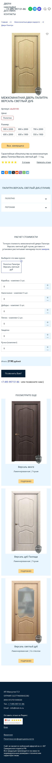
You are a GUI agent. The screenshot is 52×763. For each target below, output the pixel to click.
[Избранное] (49, 8)
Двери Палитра (7, 25)
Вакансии (8, 734)
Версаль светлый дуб (26, 646)
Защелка (5, 330)
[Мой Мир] (9, 172)
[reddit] (16, 172)
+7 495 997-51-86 (10, 381)
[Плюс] (47, 285)
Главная (4, 22)
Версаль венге (26, 466)
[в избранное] (47, 34)
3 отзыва (26, 162)
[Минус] (47, 288)
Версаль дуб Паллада (26, 556)
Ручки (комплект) (9, 342)
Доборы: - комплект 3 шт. (13, 305)
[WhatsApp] (23, 172)
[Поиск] (45, 8)
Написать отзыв (44, 162)
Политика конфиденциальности (19, 739)
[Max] (39, 9)
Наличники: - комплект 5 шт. (14, 293)
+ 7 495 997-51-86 (16, 704)
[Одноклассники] (6, 172)
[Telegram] (35, 9)
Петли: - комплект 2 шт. (12, 317)
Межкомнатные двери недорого (27, 22)
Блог (6, 727)
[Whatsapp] (30, 9)
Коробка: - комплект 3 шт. (13, 280)
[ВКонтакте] (2, 172)
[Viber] (20, 172)
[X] (13, 172)
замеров (45, 249)
